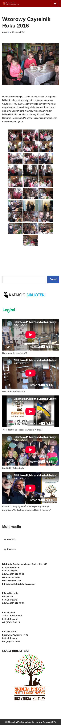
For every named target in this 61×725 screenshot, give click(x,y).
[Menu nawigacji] (55, 3)
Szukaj (53, 279)
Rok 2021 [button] (11, 540)
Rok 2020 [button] (11, 549)
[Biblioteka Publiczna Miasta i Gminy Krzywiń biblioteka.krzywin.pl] (11, 3)
